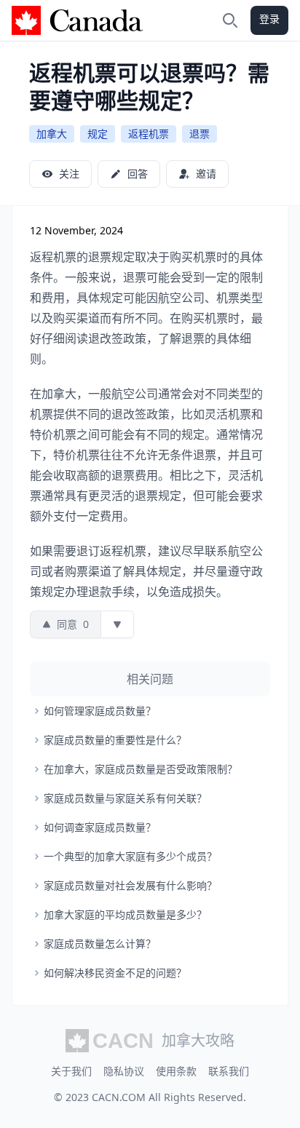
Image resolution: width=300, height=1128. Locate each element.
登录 (269, 18)
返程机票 (148, 133)
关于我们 (71, 1071)
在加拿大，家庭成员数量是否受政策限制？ (140, 769)
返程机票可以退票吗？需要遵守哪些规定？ (149, 86)
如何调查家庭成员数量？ (100, 827)
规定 (97, 133)
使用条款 (176, 1071)
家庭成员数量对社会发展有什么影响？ (130, 885)
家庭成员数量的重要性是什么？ (115, 740)
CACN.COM (119, 1097)
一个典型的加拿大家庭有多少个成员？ (130, 856)
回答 (137, 173)
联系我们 (228, 1071)
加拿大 (51, 133)
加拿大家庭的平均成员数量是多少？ (125, 914)
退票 (199, 133)
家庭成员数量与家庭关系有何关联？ (125, 798)
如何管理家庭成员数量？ (100, 711)
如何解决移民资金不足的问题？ (115, 973)
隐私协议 (123, 1071)
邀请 (206, 173)
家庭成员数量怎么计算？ (100, 943)
